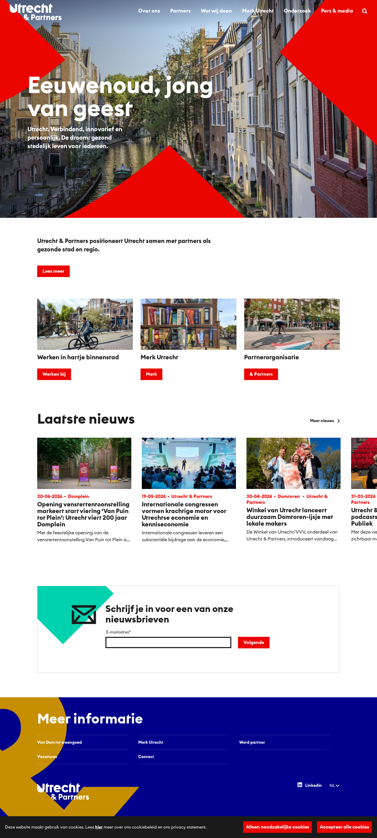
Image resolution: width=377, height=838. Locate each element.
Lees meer (53, 271)
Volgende (253, 642)
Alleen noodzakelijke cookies (277, 827)
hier (99, 827)
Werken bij (54, 374)
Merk (151, 374)
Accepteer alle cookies (344, 827)
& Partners (261, 374)
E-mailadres (118, 632)
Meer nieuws (322, 421)
